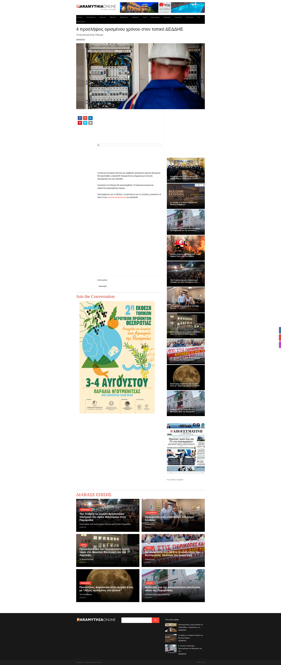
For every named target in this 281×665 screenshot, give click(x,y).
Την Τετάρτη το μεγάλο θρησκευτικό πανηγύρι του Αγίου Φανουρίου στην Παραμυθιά (102, 516)
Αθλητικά (113, 17)
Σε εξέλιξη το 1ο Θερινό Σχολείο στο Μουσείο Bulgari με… (183, 203)
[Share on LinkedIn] (90, 118)
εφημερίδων (180, 479)
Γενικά (145, 17)
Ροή (198, 17)
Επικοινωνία (81, 21)
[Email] (90, 123)
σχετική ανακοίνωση (116, 197)
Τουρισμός (167, 17)
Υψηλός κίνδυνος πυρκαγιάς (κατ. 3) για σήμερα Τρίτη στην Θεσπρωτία (185, 255)
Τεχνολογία (189, 17)
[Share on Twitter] (85, 123)
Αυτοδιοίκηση (91, 17)
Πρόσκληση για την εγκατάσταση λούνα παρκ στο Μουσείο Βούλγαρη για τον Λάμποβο (104, 552)
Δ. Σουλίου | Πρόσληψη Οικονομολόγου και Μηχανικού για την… (190, 648)
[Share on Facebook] (80, 118)
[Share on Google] (85, 118)
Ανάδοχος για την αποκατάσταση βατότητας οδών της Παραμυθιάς (182, 411)
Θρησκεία (135, 17)
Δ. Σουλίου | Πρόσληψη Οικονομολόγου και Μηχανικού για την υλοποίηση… (185, 229)
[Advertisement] (129, 128)
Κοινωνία (103, 17)
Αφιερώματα (155, 17)
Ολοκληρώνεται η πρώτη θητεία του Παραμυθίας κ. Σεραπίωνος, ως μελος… (185, 177)
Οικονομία (178, 17)
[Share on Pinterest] (80, 123)
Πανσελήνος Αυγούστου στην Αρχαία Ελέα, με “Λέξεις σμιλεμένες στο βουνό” (185, 385)
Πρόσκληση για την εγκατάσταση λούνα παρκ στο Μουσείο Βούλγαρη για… (185, 333)
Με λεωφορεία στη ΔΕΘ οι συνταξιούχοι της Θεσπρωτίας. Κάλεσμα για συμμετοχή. (172, 554)
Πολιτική (79, 17)
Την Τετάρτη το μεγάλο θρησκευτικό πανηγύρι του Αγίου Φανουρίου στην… (184, 281)
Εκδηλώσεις (124, 17)
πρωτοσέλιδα (171, 479)
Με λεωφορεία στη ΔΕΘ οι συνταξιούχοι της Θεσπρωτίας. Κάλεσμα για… (185, 359)
